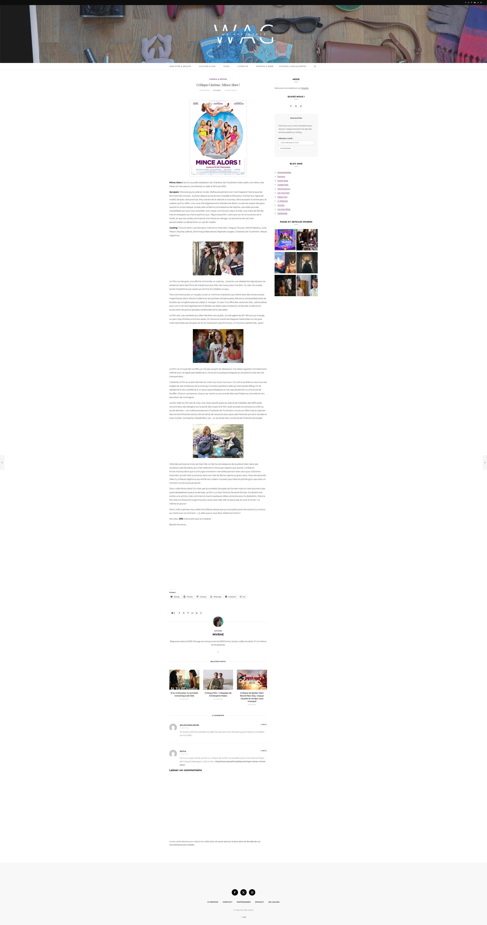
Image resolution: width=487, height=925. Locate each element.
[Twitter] (157, 113)
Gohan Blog (282, 181)
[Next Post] (485, 462)
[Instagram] (252, 892)
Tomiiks (280, 205)
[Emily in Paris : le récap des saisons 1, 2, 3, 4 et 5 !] (307, 240)
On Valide (274, 902)
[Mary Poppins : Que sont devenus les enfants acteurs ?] (307, 286)
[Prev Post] (2, 462)
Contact (227, 902)
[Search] (314, 66)
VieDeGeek (282, 213)
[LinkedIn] (157, 132)
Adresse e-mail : (285, 138)
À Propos (212, 902)
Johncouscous (283, 189)
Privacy (259, 902)
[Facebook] (157, 106)
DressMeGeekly (284, 172)
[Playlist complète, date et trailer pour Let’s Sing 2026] (285, 240)
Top (244, 917)
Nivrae (217, 90)
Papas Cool (282, 197)
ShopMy (304, 88)
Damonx (281, 176)
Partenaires (244, 902)
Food (227, 66)
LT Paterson (282, 201)
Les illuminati (283, 193)
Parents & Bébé (264, 66)
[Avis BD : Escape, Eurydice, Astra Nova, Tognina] (285, 263)
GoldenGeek (282, 185)
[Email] (157, 126)
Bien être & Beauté (180, 66)
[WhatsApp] (157, 138)
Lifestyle (243, 66)
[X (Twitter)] (243, 892)
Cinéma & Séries (218, 79)
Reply (264, 724)
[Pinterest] (157, 119)
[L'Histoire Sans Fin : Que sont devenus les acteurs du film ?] (285, 286)
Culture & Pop (207, 66)
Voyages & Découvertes (292, 66)
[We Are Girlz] (243, 34)
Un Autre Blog (283, 209)
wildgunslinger (189, 725)
